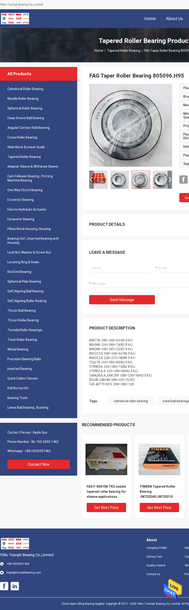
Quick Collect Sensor (22, 378)
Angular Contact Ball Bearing (28, 128)
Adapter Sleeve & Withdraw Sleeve (32, 166)
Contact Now (39, 464)
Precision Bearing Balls (24, 359)
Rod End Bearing (19, 272)
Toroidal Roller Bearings (24, 330)
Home (98, 50)
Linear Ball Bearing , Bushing (27, 407)
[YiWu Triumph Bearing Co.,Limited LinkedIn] (15, 586)
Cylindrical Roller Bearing (25, 89)
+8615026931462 (38, 451)
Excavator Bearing (20, 219)
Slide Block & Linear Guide (26, 147)
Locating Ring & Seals (23, 262)
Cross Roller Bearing (22, 137)
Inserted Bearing (19, 369)
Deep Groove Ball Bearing (25, 118)
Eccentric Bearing (20, 200)
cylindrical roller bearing (130, 401)
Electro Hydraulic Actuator (26, 209)
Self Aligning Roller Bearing (27, 301)
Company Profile (156, 548)
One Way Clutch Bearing (25, 190)
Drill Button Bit (18, 388)
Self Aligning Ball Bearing (25, 291)
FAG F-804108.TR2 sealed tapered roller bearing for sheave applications (106, 491)
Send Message (122, 300)
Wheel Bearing (17, 349)
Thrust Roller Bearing (23, 320)
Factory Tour (154, 556)
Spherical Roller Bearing (24, 108)
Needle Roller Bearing (22, 98)
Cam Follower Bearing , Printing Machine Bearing (30, 178)
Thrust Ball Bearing (21, 310)
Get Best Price (106, 507)
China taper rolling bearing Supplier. (84, 603)
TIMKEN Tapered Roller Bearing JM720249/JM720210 (157, 491)
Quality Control (155, 565)
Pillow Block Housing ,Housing (29, 229)
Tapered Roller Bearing (123, 50)
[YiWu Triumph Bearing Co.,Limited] (15, 18)
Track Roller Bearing (22, 339)
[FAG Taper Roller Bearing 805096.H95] (130, 125)
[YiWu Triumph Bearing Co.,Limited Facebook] (183, 179)
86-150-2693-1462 (45, 442)
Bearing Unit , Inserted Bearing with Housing (33, 241)
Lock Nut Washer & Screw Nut (29, 252)
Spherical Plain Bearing (24, 281)
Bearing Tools (17, 398)
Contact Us (153, 574)
